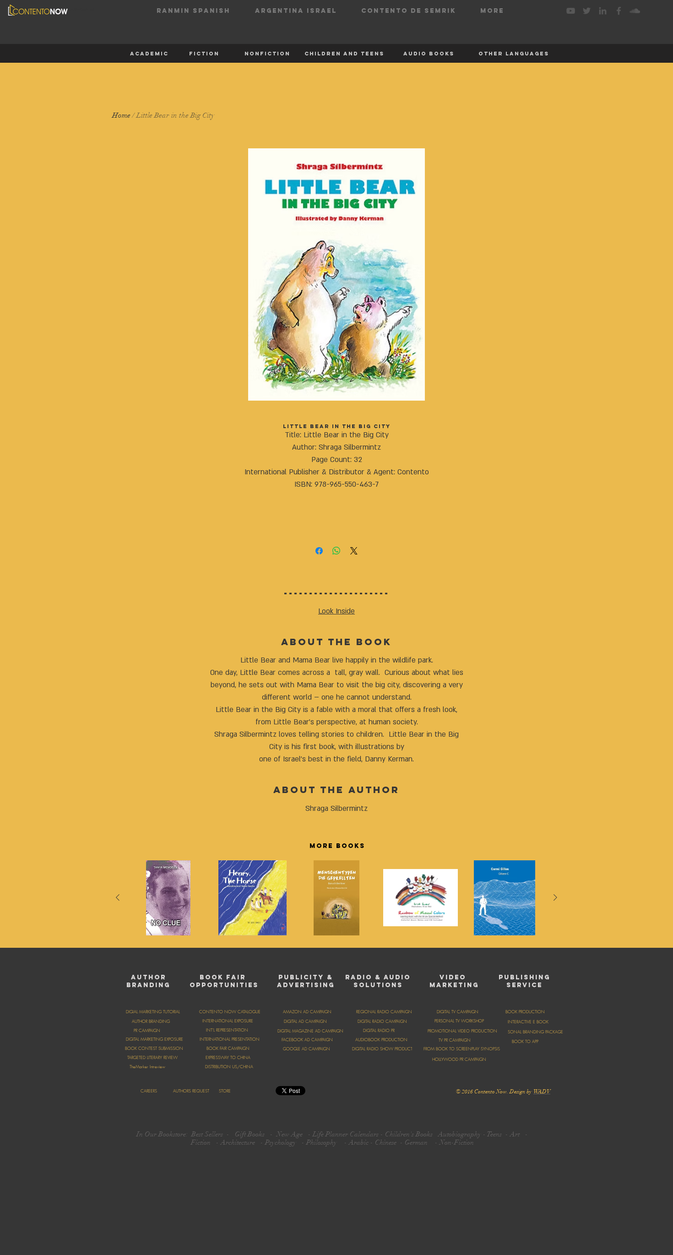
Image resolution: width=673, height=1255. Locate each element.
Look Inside (336, 611)
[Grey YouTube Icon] (570, 10)
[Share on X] (353, 550)
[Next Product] (555, 897)
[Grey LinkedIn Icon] (602, 10)
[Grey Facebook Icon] (618, 10)
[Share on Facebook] (319, 550)
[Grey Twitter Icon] (586, 10)
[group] (336, 900)
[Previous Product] (117, 897)
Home (121, 115)
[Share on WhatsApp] (336, 550)
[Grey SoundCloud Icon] (635, 10)
